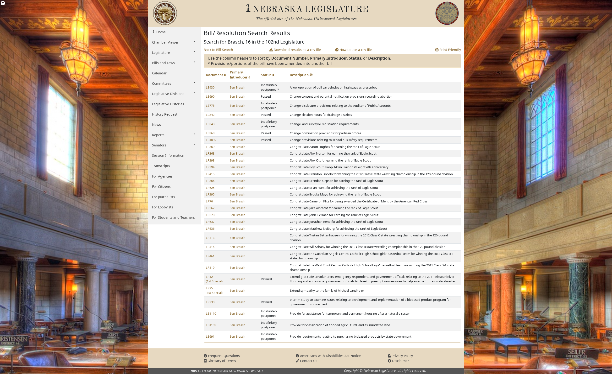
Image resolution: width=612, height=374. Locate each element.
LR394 (210, 167)
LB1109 (211, 325)
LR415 (210, 174)
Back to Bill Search (218, 49)
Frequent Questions (223, 355)
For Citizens (161, 186)
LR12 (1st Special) (214, 279)
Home (160, 32)
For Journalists (163, 197)
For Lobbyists (162, 207)
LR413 (210, 237)
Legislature (161, 52)
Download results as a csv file (297, 49)
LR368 (210, 153)
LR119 (210, 267)
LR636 (210, 228)
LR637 (210, 221)
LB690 (210, 96)
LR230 (210, 302)
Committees (161, 83)
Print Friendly (449, 49)
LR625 (210, 187)
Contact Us (308, 360)
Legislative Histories (168, 104)
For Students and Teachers (173, 217)
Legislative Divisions (168, 93)
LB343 (210, 124)
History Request (164, 114)
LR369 (210, 147)
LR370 (210, 215)
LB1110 (211, 313)
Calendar (159, 73)
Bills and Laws (163, 63)
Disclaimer (400, 360)
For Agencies (162, 176)
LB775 (210, 105)
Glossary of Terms (221, 360)
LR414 (210, 247)
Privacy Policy (402, 355)
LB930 (210, 87)
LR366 (210, 181)
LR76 (209, 201)
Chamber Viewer (165, 42)
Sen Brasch (237, 87)
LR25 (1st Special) (214, 290)
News (156, 124)
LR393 (210, 160)
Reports (158, 135)
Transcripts (161, 165)
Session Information (168, 155)
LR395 (210, 194)
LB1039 (211, 140)
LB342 (210, 114)
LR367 (210, 208)
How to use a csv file (355, 49)
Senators (159, 145)
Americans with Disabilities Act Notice (330, 355)
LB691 (210, 336)
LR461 (210, 256)
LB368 (210, 133)
